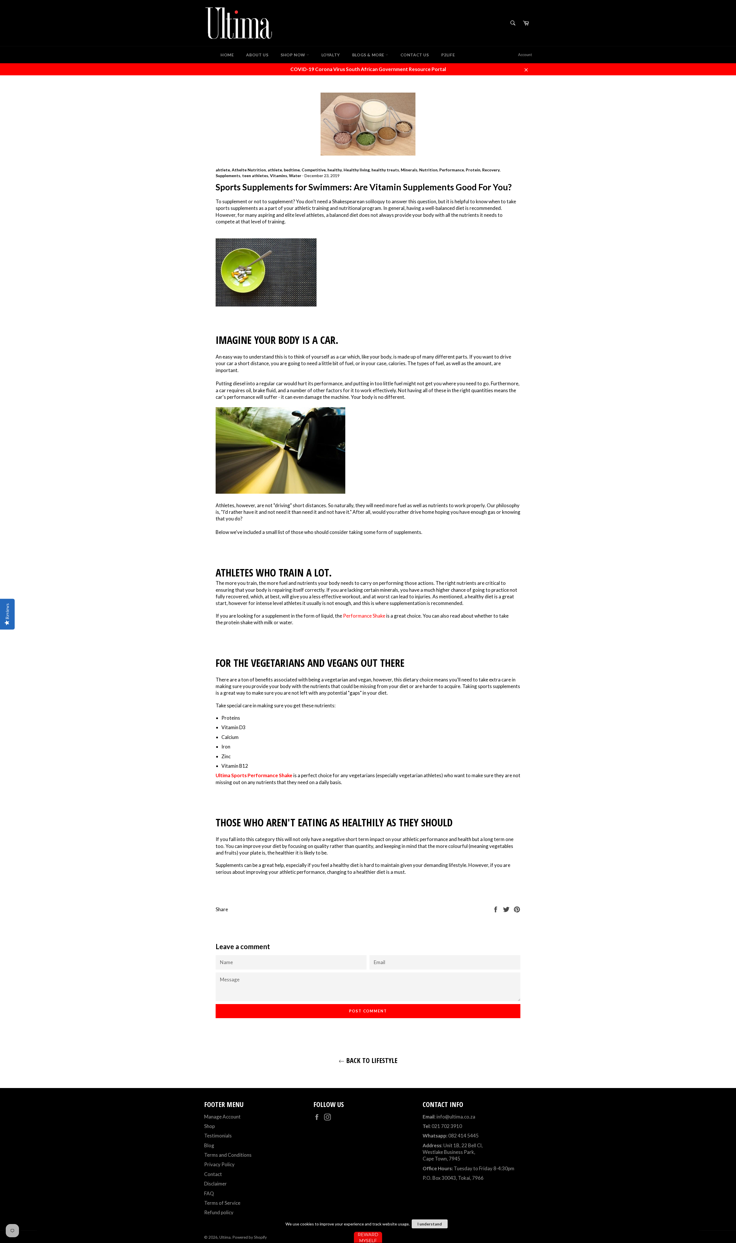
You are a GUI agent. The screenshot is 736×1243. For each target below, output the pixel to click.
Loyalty (330, 54)
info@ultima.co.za (455, 1117)
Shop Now (293, 54)
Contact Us (414, 54)
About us (257, 54)
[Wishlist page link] (205, 55)
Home (227, 54)
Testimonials (218, 1136)
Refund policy (218, 1212)
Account (525, 54)
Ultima (225, 1237)
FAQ (209, 1193)
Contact (213, 1174)
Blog (209, 1145)
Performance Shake (364, 616)
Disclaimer (215, 1184)
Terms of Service (222, 1203)
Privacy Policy (219, 1164)
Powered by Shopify (249, 1237)
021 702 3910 (447, 1126)
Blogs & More (369, 54)
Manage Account (222, 1117)
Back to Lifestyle (370, 1060)
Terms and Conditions (228, 1155)
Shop (209, 1126)
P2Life (448, 54)
